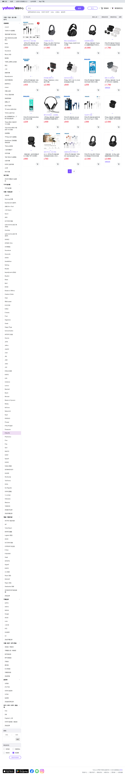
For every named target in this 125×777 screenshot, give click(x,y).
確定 (18, 739)
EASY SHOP (45, 12)
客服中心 (84, 772)
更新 (121, 770)
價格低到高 (105, 17)
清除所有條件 (15, 757)
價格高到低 (113, 17)
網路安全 (106, 772)
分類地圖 (120, 772)
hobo (52, 12)
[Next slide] (39, 30)
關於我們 (92, 772)
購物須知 (99, 772)
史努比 (57, 12)
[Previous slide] (24, 30)
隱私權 (113, 772)
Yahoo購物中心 (13, 8)
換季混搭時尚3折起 (34, 12)
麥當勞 (63, 12)
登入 (92, 8)
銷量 (120, 17)
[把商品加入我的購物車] (37, 53)
